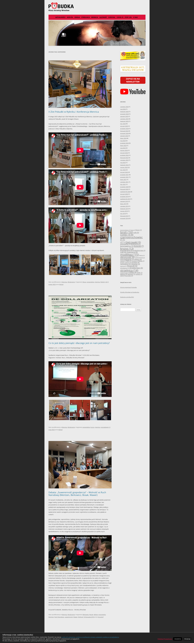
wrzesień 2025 (124, 114)
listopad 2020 (124, 189)
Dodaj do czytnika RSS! (127, 297)
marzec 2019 (124, 211)
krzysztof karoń (126, 250)
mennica (97, 282)
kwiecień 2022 (124, 165)
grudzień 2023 (124, 143)
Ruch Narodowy (59, 617)
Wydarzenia (71, 282)
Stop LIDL (128, 17)
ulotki (139, 273)
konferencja (136, 244)
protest (135, 262)
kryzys (92, 427)
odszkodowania (140, 257)
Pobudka (134, 261)
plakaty (123, 261)
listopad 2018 (124, 216)
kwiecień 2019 (124, 209)
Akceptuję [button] (187, 639)
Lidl (123, 252)
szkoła (132, 272)
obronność (127, 257)
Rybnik (103, 282)
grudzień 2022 (124, 155)
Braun (84, 282)
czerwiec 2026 (124, 107)
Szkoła (77, 17)
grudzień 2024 (124, 128)
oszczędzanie (105, 427)
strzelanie (124, 268)
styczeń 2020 (124, 194)
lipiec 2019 (123, 204)
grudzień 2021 (124, 175)
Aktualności (60, 17)
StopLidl (132, 266)
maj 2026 (123, 109)
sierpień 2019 (124, 201)
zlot (106, 282)
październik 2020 (125, 192)
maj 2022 (123, 162)
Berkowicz (86, 614)
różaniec (135, 264)
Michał (61, 284)
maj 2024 (123, 141)
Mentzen (51, 617)
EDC (122, 243)
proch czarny (125, 262)
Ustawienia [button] (177, 639)
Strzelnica (85, 17)
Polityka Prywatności (165, 639)
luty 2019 (123, 213)
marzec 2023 (124, 150)
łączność (129, 276)
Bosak (91, 614)
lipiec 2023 (123, 145)
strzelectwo (136, 268)
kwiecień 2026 (124, 111)
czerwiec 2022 (124, 160)
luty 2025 (123, 124)
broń (126, 232)
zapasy (139, 274)
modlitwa (129, 255)
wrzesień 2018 (124, 218)
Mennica (94, 17)
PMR (128, 261)
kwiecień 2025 (124, 121)
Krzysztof (100, 617)
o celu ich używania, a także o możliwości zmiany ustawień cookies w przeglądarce (90, 637)
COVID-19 (120, 17)
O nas (135, 17)
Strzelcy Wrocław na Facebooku (129, 292)
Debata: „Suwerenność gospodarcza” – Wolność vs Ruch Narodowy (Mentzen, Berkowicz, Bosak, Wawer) (77, 493)
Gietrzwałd (133, 242)
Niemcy (142, 255)
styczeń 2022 (124, 172)
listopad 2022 (124, 158)
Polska (141, 261)
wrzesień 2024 (124, 133)
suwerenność (69, 617)
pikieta (138, 259)
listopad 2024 (124, 131)
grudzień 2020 (124, 187)
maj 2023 (123, 148)
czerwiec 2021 (124, 182)
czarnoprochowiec (131, 238)
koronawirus (126, 246)
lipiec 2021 (123, 179)
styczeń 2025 (124, 126)
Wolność (80, 617)
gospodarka (90, 282)
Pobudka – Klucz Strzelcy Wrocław (97, 5)
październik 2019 (125, 199)
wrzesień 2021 (124, 177)
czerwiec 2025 (124, 119)
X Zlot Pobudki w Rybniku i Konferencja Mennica (73, 111)
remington (125, 264)
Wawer (75, 617)
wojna (123, 274)
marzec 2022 (124, 167)
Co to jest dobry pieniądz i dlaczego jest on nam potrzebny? (79, 343)
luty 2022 (123, 170)
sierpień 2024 (124, 136)
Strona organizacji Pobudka (128, 287)
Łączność (103, 17)
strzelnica (129, 270)
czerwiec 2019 (124, 206)
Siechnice (123, 266)
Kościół (70, 17)
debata (96, 614)
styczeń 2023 (124, 153)
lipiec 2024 (123, 138)
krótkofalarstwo (139, 250)
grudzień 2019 (124, 196)
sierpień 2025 (124, 116)
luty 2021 (123, 184)
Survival (111, 17)
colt (136, 232)
